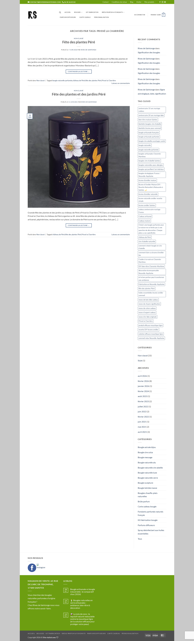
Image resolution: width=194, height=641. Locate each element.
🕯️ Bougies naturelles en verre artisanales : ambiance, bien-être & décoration (81, 604)
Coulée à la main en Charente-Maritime (150, 260)
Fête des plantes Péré (78, 42)
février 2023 (143, 401)
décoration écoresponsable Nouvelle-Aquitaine (149, 271)
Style (140, 360)
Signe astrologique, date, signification (152, 91)
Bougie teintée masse (147, 488)
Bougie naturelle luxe (147, 472)
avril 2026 (142, 376)
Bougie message (145, 457)
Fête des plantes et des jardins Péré (79, 94)
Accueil (68, 12)
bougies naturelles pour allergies (151, 165)
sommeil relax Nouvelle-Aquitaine (151, 338)
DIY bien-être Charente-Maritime (151, 266)
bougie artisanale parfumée (149, 137)
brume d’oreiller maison (147, 180)
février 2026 (143, 381)
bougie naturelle (145, 145)
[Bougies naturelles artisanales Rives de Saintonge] (41, 14)
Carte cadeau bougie (147, 506)
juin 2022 (142, 411)
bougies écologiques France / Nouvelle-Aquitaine (149, 174)
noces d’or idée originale (148, 317)
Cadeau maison (144, 221)
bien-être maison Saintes (148, 120)
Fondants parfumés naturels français (150, 513)
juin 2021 (142, 421)
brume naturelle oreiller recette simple (150, 199)
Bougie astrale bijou (147, 447)
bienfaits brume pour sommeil (150, 128)
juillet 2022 (143, 406)
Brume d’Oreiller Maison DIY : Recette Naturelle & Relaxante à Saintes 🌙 (151, 187)
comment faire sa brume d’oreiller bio (151, 253)
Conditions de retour (119, 2)
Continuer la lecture (78, 71)
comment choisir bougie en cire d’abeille (150, 247)
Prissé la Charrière (109, 80)
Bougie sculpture (145, 482)
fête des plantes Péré (93, 80)
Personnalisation (101, 17)
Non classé (78, 38)
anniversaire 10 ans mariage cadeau (149, 109)
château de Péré (79, 80)
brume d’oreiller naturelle (148, 194)
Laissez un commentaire (121, 83)
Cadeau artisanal (145, 216)
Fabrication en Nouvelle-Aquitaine (151, 284)
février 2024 (143, 391)
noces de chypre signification (149, 304)
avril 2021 (142, 432)
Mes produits (149, 2)
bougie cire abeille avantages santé (152, 141)
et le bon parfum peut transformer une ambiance (151, 278)
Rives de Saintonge (88, 50)
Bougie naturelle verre (148, 477)
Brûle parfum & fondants (112, 12)
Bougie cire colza (145, 452)
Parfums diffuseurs (68, 17)
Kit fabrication (92, 12)
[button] (139, 14)
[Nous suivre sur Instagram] (162, 2)
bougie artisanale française (149, 132)
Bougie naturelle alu (147, 462)
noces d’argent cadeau (147, 312)
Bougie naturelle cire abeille (150, 467)
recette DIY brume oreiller (148, 330)
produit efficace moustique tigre (150, 325)
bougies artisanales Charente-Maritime (150, 155)
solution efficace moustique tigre (151, 334)
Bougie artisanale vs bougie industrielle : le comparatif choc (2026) (82, 591)
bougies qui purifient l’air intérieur (151, 169)
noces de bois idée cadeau (148, 300)
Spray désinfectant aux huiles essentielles (151, 532)
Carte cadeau (85, 17)
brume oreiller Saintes (147, 205)
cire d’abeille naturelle (147, 241)
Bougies (77, 12)
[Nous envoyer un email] (165, 2)
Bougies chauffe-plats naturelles (147, 495)
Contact (106, 2)
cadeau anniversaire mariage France (149, 210)
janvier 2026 (143, 386)
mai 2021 (142, 426)
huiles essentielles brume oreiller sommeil (151, 294)
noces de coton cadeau (147, 308)
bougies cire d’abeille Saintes (149, 161)
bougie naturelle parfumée (62, 80)
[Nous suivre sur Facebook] (160, 2)
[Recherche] (60, 12)
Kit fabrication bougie (147, 520)
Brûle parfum (144, 501)
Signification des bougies (149, 52)
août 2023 (142, 396)
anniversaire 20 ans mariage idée (151, 115)
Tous (140, 538)
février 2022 (143, 416)
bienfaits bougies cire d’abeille (150, 124)
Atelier (138, 2)
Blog (131, 2)
